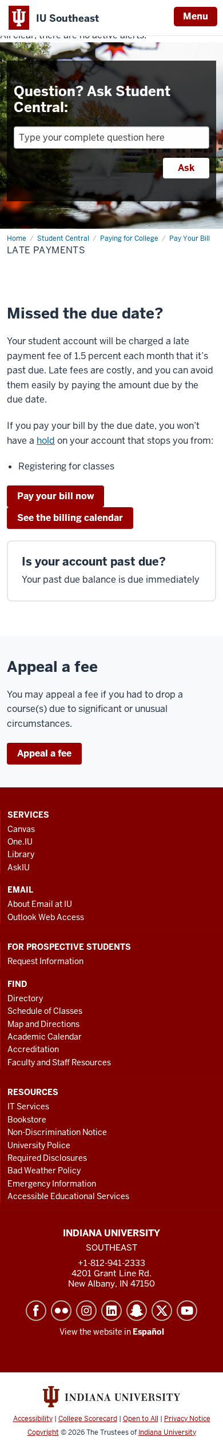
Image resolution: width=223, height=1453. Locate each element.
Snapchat (136, 1310)
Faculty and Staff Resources (59, 1062)
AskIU (18, 867)
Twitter (162, 1310)
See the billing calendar (70, 518)
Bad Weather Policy (44, 1170)
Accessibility (33, 1418)
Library (20, 854)
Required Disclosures (47, 1158)
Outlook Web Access (45, 917)
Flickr (61, 1310)
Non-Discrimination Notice (57, 1132)
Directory (25, 998)
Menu (195, 16)
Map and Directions (43, 1024)
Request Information (45, 961)
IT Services (28, 1106)
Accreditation (33, 1049)
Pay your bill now (55, 496)
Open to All (140, 1418)
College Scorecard (87, 1418)
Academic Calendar (44, 1037)
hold (46, 441)
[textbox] (111, 137)
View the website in (111, 1332)
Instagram (86, 1310)
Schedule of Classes (44, 1011)
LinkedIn (111, 1310)
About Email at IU (39, 904)
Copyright (43, 1432)
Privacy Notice (187, 1418)
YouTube (187, 1310)
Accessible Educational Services (68, 1196)
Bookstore (26, 1119)
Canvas (21, 829)
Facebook (36, 1310)
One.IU (20, 842)
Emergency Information (51, 1184)
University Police (38, 1145)
